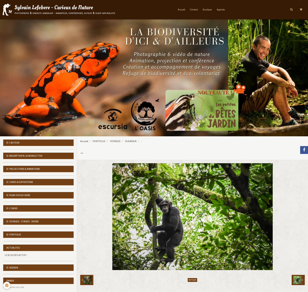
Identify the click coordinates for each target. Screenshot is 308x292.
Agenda (221, 9)
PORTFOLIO (99, 141)
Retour (192, 280)
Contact (194, 9)
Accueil (181, 9)
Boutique (207, 9)
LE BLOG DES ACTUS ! (16, 255)
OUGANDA (131, 141)
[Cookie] (6, 285)
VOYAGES (115, 141)
